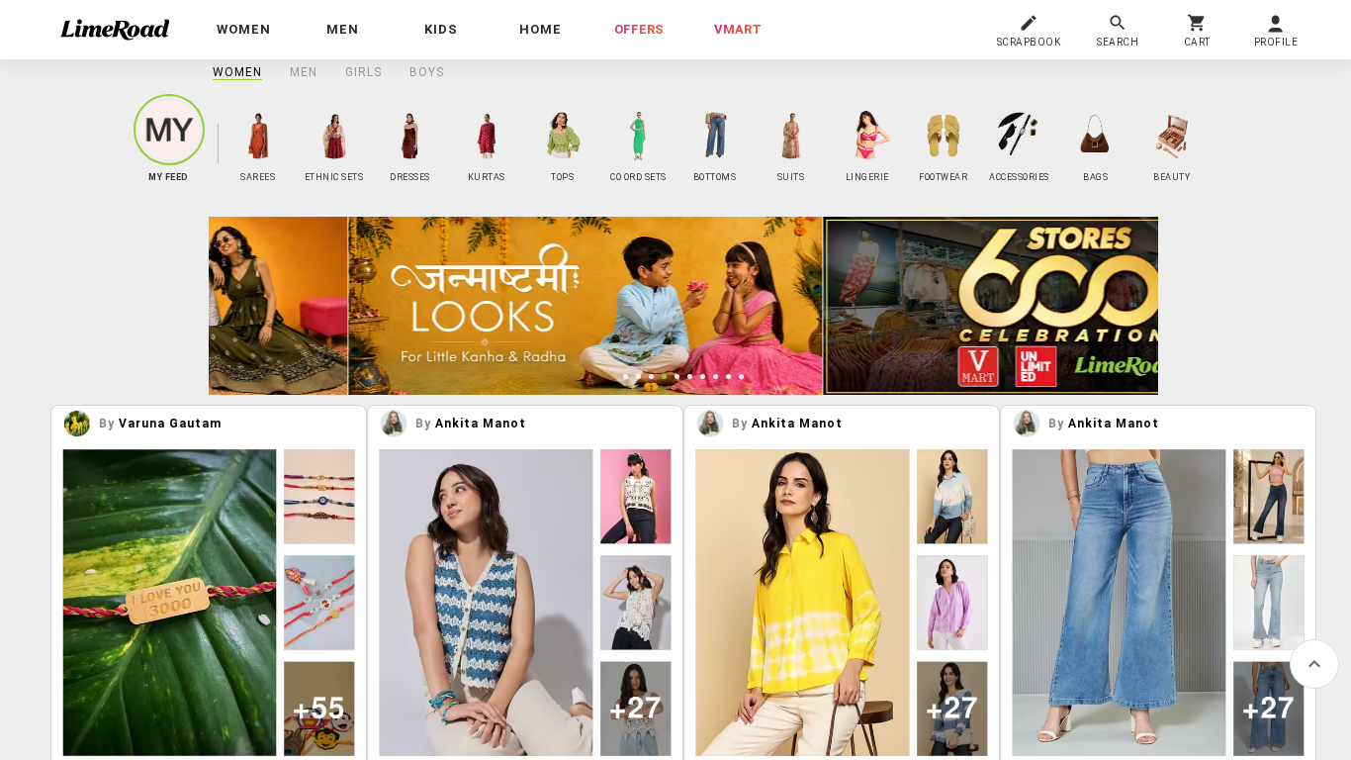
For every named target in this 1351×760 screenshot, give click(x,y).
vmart (738, 29)
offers (639, 29)
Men (303, 72)
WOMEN (237, 72)
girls (363, 72)
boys (426, 72)
